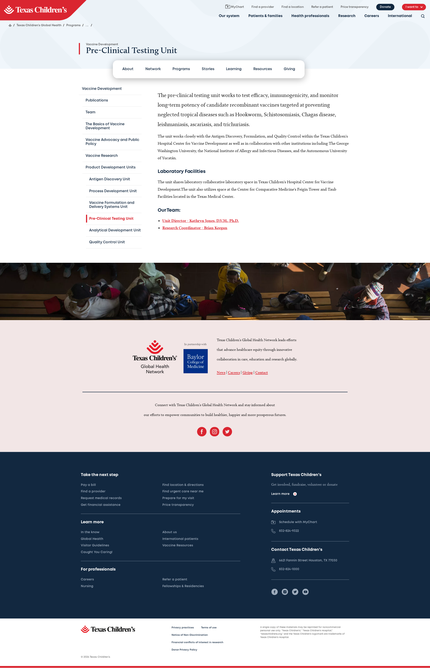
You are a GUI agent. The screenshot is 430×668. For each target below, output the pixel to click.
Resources (262, 69)
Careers (371, 16)
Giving (289, 69)
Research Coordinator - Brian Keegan (194, 227)
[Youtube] (305, 591)
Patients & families (265, 16)
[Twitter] (295, 591)
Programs (181, 69)
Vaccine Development (102, 44)
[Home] (10, 25)
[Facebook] (274, 591)
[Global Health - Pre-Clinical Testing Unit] (43, 10)
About (127, 69)
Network (153, 69)
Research (346, 16)
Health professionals (310, 16)
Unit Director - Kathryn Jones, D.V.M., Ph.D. (200, 220)
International (400, 16)
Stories (208, 69)
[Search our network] (423, 16)
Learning (234, 69)
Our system (229, 16)
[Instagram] (285, 591)
